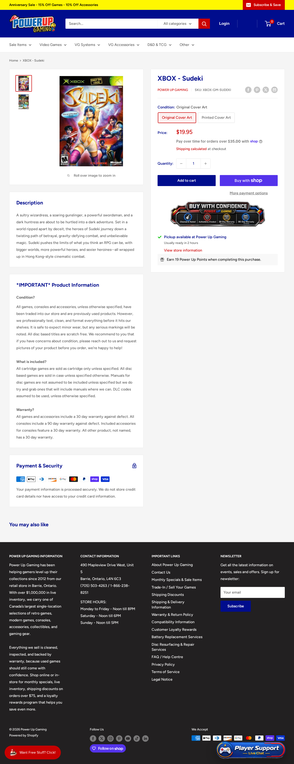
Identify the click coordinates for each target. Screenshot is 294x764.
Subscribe (235, 606)
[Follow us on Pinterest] (119, 738)
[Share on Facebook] (248, 89)
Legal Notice (162, 679)
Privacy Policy (163, 664)
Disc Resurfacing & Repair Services (173, 647)
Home (13, 60)
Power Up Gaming (173, 90)
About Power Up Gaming (172, 565)
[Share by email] (274, 89)
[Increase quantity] (205, 163)
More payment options (249, 193)
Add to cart (186, 180)
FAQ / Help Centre (167, 657)
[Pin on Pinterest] (257, 89)
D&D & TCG (157, 44)
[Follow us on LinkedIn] (145, 738)
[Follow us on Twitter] (102, 738)
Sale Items (17, 44)
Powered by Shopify (23, 735)
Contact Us (161, 572)
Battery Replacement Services (177, 637)
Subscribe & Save (267, 5)
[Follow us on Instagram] (110, 738)
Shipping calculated (191, 149)
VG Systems (85, 44)
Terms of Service (166, 672)
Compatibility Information (173, 622)
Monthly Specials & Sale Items (177, 579)
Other (184, 44)
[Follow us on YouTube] (128, 738)
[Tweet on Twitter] (266, 89)
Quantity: (165, 163)
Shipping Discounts (168, 594)
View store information (183, 250)
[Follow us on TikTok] (136, 738)
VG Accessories (121, 44)
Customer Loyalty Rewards (174, 629)
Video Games (51, 44)
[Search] (204, 24)
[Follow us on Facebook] (93, 738)
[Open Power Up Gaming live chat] (251, 750)
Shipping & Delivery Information (168, 604)
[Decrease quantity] (181, 163)
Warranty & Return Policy (172, 614)
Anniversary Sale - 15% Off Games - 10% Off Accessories (53, 5)
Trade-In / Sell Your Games (174, 587)
